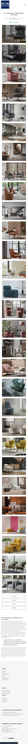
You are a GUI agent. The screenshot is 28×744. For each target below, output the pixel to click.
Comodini (4, 700)
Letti (3, 697)
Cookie (6, 743)
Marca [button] (14, 596)
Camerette (4, 698)
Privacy (2, 743)
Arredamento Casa (8, 18)
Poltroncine (15, 18)
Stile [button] (14, 604)
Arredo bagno (5, 678)
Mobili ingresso (5, 674)
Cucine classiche (6, 693)
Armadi (3, 676)
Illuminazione (5, 679)
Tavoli (3, 675)
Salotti (3, 672)
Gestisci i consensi (13, 743)
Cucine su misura (6, 691)
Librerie (4, 671)
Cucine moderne (6, 690)
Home (14, 17)
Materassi (4, 701)
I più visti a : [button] (14, 607)
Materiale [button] (14, 600)
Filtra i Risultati (14, 22)
